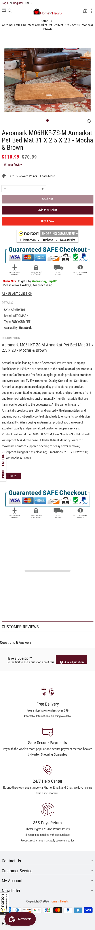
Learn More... (49, 176)
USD (27, 3)
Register (16, 3)
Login (5, 3)
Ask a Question (74, 662)
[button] (4, 904)
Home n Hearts (59, 901)
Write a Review (13, 165)
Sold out (47, 199)
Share (12, 476)
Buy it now (47, 221)
